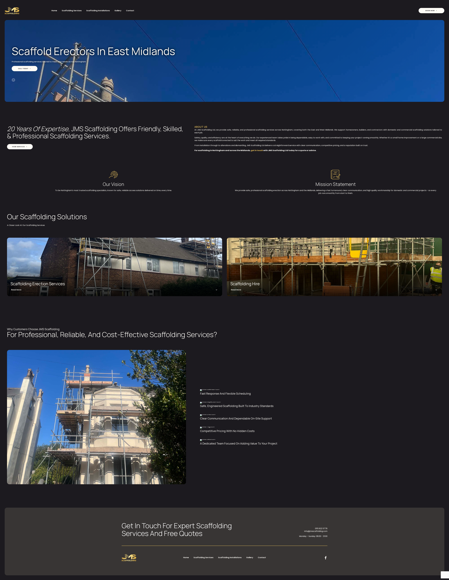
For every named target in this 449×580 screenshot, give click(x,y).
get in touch (257, 150)
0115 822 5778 (321, 528)
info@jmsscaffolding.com (315, 531)
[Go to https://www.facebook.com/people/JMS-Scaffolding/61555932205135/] (325, 558)
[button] (431, 10)
